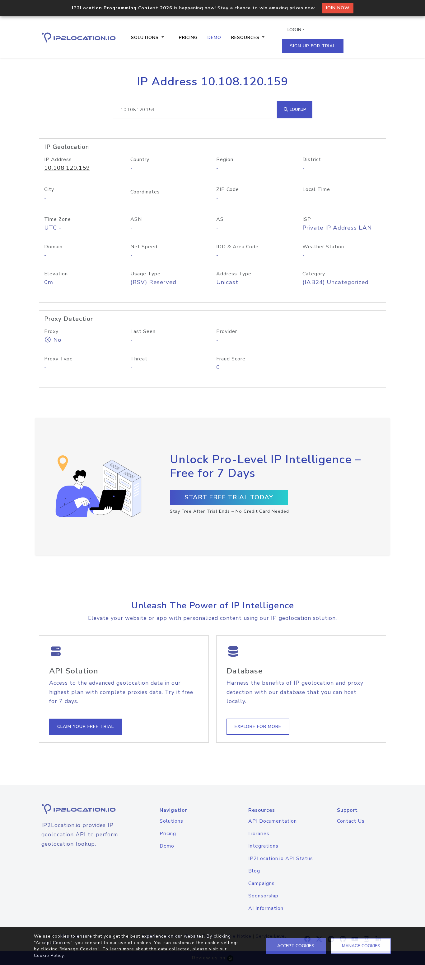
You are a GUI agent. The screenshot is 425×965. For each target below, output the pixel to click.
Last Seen (143, 331)
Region (224, 159)
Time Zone (57, 219)
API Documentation (272, 821)
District (311, 159)
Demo (214, 37)
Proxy (51, 331)
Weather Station (323, 246)
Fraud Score (230, 358)
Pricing (188, 37)
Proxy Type (58, 358)
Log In (294, 30)
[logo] (79, 809)
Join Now (338, 8)
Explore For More (258, 727)
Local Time (316, 189)
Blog (254, 871)
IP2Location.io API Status (280, 858)
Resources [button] (246, 37)
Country (139, 159)
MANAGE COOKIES (361, 946)
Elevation (56, 273)
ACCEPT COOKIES (295, 946)
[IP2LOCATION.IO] (79, 37)
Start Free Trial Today (229, 497)
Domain (53, 246)
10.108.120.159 (67, 168)
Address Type (233, 273)
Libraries (258, 833)
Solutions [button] (145, 37)
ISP (306, 219)
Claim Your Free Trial (85, 727)
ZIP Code (227, 189)
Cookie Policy (49, 955)
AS (220, 219)
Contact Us (351, 821)
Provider (226, 331)
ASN (136, 219)
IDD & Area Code (237, 246)
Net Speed (143, 246)
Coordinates (145, 191)
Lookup (297, 109)
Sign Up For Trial (312, 46)
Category (313, 273)
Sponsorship (263, 895)
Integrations (263, 846)
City (49, 189)
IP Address (58, 159)
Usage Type (145, 273)
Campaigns (261, 883)
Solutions (171, 821)
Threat (138, 358)
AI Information (265, 908)
